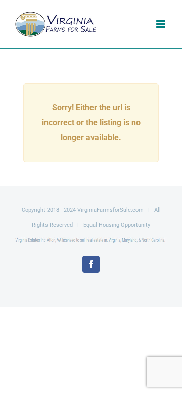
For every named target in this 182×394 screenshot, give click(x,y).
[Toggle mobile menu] (161, 24)
